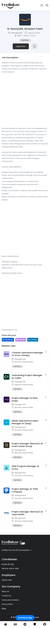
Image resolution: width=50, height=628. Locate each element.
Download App (25, 617)
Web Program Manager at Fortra (25, 467)
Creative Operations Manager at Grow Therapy (27, 354)
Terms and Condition (10, 600)
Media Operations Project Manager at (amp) (25, 422)
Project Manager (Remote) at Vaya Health (27, 513)
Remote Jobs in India (10, 568)
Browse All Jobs (8, 564)
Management (17, 33)
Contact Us (6, 595)
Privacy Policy (7, 604)
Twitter (22, 340)
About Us (5, 591)
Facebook (9, 340)
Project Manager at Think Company (25, 490)
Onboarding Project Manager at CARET (27, 376)
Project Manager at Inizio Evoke (25, 399)
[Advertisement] (25, 101)
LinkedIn (33, 340)
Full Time (25, 40)
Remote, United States (24, 362)
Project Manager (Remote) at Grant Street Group (27, 445)
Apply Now (20, 46)
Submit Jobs (7, 580)
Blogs (4, 608)
